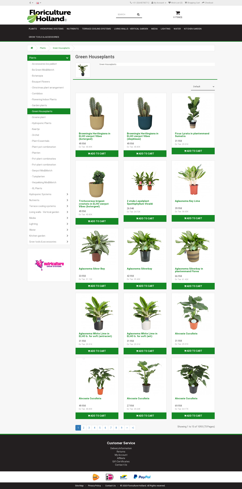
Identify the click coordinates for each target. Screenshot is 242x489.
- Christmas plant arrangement (46, 87)
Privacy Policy (94, 485)
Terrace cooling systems (96, 28)
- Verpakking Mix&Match (42, 182)
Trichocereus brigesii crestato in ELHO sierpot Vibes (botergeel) (94, 204)
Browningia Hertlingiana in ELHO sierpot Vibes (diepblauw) (142, 136)
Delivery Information (121, 448)
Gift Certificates (121, 461)
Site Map (79, 485)
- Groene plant (37, 117)
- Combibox (36, 93)
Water (177, 28)
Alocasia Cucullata (186, 333)
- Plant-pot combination (42, 147)
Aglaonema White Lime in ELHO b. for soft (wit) (142, 335)
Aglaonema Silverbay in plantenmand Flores (189, 270)
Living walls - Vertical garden (131, 28)
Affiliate (121, 458)
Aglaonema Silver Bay (92, 268)
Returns (121, 451)
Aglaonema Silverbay (139, 268)
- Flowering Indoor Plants (43, 99)
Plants (33, 28)
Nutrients (73, 28)
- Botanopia (36, 75)
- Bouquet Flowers (39, 81)
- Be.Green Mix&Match (41, 69)
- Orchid (34, 135)
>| (133, 427)
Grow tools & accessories (44, 37)
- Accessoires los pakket (43, 64)
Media (154, 28)
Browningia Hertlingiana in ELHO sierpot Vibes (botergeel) (94, 136)
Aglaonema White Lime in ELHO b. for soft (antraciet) (95, 335)
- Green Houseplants (40, 111)
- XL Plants (35, 188)
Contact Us (121, 464)
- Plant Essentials (39, 141)
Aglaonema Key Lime (187, 201)
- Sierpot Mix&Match (40, 170)
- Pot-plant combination (42, 164)
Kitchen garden (193, 28)
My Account (121, 455)
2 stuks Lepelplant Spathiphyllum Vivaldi (140, 202)
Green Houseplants (61, 48)
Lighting (165, 28)
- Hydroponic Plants (40, 123)
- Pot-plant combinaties (42, 158)
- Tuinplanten (37, 176)
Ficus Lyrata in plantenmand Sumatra (192, 135)
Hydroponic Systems (52, 28)
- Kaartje (34, 129)
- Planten (34, 152)
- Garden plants (38, 105)
